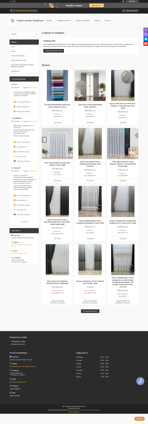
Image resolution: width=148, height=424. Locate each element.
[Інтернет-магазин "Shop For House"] (12, 21)
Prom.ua (83, 406)
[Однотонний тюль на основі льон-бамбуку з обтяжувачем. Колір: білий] (122, 85)
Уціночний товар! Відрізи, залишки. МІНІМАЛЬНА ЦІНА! (22, 65)
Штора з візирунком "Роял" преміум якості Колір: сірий (90, 282)
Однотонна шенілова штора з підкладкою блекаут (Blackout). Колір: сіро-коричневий (23, 187)
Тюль (13, 47)
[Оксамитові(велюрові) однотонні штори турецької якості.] (57, 85)
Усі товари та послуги (89, 311)
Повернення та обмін (18, 341)
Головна (49, 20)
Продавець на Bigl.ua (74, 408)
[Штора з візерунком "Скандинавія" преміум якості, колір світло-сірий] (122, 201)
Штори (13, 51)
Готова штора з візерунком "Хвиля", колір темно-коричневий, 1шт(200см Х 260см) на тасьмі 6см (24, 93)
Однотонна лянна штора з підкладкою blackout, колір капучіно (90, 164)
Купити (59, 122)
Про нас (107, 20)
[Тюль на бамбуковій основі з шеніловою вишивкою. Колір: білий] (90, 201)
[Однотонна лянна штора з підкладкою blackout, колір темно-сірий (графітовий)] (57, 201)
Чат (141, 419)
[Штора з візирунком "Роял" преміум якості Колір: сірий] (90, 259)
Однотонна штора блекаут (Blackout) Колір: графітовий (57, 282)
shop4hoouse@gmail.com (19, 253)
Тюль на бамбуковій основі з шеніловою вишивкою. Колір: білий (90, 222)
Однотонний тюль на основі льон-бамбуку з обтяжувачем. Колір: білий (123, 106)
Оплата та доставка (82, 20)
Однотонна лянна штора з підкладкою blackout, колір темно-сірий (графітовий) (57, 222)
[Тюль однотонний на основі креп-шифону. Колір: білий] (57, 143)
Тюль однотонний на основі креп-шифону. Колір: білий (57, 164)
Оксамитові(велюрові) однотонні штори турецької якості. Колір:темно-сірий (23, 131)
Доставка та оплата (18, 344)
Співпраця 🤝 (15, 71)
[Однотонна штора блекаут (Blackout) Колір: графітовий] (57, 259)
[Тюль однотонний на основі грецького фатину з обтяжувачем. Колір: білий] (122, 143)
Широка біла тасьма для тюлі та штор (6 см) (23, 126)
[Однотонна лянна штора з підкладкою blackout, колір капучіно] (90, 143)
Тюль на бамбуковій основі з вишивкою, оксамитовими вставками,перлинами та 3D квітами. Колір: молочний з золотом (123, 282)
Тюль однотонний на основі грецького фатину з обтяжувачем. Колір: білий (122, 164)
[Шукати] (36, 34)
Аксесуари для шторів (18, 60)
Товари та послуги (63, 20)
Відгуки (97, 20)
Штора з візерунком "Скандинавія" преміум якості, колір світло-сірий (122, 222)
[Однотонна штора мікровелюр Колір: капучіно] (90, 85)
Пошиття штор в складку (21, 136)
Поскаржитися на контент (76, 410)
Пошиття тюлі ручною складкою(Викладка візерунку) (23, 176)
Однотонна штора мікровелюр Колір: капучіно (90, 106)
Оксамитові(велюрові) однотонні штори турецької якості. (57, 106)
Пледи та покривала (18, 56)
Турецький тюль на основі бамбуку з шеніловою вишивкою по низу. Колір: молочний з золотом (24, 181)
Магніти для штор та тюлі (54, 50)
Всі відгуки (24, 221)
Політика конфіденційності (92, 410)
